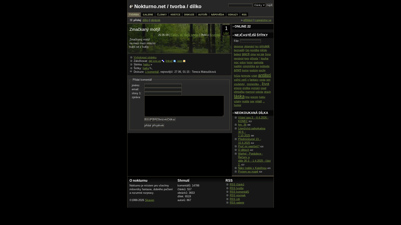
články (162, 14)
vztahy (237, 101)
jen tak (260, 54)
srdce (243, 62)
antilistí (264, 75)
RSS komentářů (239, 191)
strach (267, 91)
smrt (237, 70)
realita (245, 101)
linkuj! (169, 60)
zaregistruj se (263, 20)
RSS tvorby (237, 188)
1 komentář (152, 71)
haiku (146, 64)
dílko (145, 20)
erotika (246, 88)
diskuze (189, 14)
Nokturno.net (150, 6)
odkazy (233, 14)
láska (239, 96)
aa (257, 66)
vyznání (255, 88)
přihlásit (248, 20)
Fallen (174, 34)
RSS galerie (237, 202)
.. (260, 84)
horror (245, 70)
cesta (262, 79)
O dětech (243, 149)
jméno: (136, 85)
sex (252, 101)
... (264, 101)
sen (268, 79)
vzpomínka (249, 66)
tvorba (177, 6)
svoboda (264, 66)
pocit (246, 54)
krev (246, 58)
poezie (254, 97)
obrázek (155, 20)
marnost (250, 91)
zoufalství (239, 84)
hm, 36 (242, 124)
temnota (245, 75)
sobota (259, 91)
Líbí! (226, 33)
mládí (258, 101)
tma (247, 97)
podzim (254, 70)
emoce (238, 88)
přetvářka (239, 91)
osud (263, 88)
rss (244, 14)
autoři (202, 14)
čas (247, 50)
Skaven (149, 200)
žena (268, 54)
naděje (238, 66)
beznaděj (239, 50)
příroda (254, 58)
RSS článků (237, 184)
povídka (254, 50)
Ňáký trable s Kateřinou (252, 168)
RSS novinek (238, 195)
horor (250, 62)
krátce (175, 14)
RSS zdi (235, 199)
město (263, 50)
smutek (264, 46)
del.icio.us (155, 60)
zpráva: (136, 97)
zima (253, 54)
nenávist (239, 58)
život (265, 84)
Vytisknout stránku (145, 57)
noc (236, 62)
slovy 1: (136, 93)
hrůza (237, 75)
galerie (148, 14)
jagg (179, 60)
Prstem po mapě (248, 171)
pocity (262, 70)
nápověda (217, 14)
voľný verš (240, 79)
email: (135, 89)
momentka (253, 84)
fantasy (254, 79)
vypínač (216, 34)
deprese (238, 46)
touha (264, 58)
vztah (254, 75)
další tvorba (191, 34)
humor (237, 105)
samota (258, 62)
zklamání (249, 46)
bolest (237, 54)
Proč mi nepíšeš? (248, 146)
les (257, 46)
